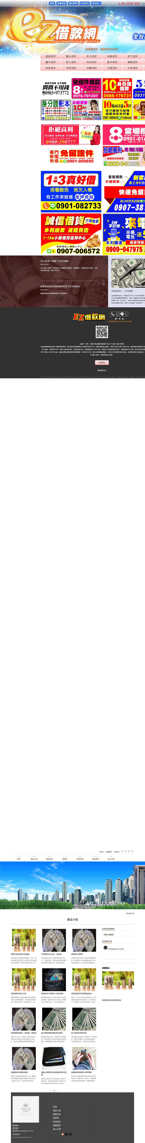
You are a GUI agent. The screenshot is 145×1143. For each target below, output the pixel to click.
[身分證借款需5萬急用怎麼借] (54, 1019)
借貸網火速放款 (77, 954)
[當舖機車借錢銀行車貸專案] (84, 1058)
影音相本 (80, 858)
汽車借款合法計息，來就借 (51, 954)
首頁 (18, 858)
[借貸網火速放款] (84, 940)
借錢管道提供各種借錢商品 (81, 993)
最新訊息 (49, 858)
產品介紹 (34, 858)
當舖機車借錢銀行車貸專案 (81, 1072)
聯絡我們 (109, 852)
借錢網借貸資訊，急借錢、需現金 (23, 1033)
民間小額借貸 (109, 935)
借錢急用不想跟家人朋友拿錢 (52, 993)
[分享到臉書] (125, 852)
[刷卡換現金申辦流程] (84, 1019)
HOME (101, 852)
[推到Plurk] (63, 1134)
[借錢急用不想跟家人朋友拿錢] (54, 979)
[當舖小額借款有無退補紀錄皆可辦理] (54, 1058)
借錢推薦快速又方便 (18, 993)
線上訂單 (111, 858)
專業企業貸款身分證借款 (20, 954)
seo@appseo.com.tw (116, 949)
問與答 (64, 858)
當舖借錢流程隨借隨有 (19, 1072)
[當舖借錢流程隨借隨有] (24, 1058)
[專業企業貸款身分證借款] (24, 940)
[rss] (132, 852)
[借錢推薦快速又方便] (24, 979)
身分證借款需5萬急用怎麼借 (51, 1033)
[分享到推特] (122, 852)
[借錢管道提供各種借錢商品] (84, 979)
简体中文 (117, 852)
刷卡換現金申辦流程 (79, 1033)
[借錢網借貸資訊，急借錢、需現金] (24, 1019)
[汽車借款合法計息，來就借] (54, 940)
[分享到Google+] (129, 852)
